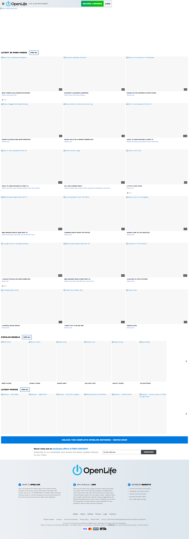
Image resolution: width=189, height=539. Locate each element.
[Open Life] (16, 3)
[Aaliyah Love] (97, 361)
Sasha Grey (62, 383)
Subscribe (149, 452)
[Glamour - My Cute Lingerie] (70, 413)
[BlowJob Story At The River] (97, 413)
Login (107, 4)
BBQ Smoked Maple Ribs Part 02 (77, 279)
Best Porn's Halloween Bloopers (16, 93)
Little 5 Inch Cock (134, 186)
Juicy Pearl (106, 188)
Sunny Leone (35, 383)
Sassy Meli (91, 188)
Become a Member (92, 4)
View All (34, 52)
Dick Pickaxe (36, 188)
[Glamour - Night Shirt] (42, 413)
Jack (87, 281)
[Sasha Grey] (70, 361)
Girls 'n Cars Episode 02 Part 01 (15, 186)
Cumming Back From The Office (77, 232)
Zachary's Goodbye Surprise (76, 93)
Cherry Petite (83, 188)
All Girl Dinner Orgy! (73, 186)
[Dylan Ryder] (153, 361)
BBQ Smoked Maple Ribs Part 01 (15, 232)
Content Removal (143, 525)
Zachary (82, 95)
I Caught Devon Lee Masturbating (16, 279)
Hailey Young (118, 383)
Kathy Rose (154, 141)
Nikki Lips (20, 234)
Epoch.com (51, 525)
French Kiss (132, 325)
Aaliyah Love (90, 383)
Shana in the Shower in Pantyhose (141, 93)
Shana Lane (5, 95)
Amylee (19, 188)
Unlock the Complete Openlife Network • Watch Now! (94, 440)
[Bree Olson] (14, 361)
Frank (26, 234)
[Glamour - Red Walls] (14, 413)
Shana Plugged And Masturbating (16, 139)
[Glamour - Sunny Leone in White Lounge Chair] (153, 413)
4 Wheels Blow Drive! (11, 325)
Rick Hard (31, 234)
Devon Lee (130, 188)
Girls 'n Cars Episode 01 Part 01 (140, 139)
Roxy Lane (13, 95)
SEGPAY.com (111, 525)
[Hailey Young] (125, 361)
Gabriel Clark (146, 141)
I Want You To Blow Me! (74, 325)
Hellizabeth (98, 188)
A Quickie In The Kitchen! (137, 279)
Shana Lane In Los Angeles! (138, 232)
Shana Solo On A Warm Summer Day (79, 139)
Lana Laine (75, 95)
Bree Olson (6, 383)
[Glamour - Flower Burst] (125, 413)
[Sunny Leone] (42, 361)
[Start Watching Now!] (56, 27)
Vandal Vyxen (74, 188)
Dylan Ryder (145, 383)
